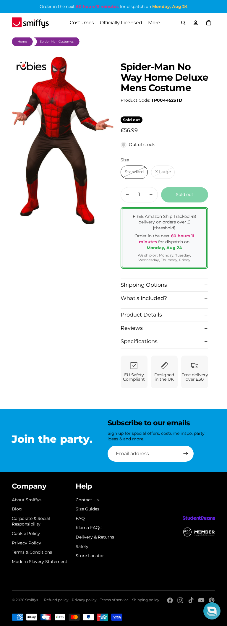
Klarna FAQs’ (89, 527)
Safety (82, 546)
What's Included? (144, 298)
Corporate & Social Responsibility (31, 521)
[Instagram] (180, 600)
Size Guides (87, 509)
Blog (17, 509)
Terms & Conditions (32, 552)
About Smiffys (26, 499)
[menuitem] (154, 22)
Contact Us (87, 499)
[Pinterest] (211, 600)
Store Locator (90, 555)
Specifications (139, 341)
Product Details (141, 315)
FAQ (80, 518)
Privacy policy (84, 600)
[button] (211, 610)
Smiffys (31, 600)
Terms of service (114, 600)
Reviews (132, 328)
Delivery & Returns (95, 537)
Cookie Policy (26, 533)
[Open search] (183, 22)
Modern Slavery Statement (39, 561)
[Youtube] (201, 600)
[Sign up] (185, 453)
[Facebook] (170, 600)
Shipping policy (145, 600)
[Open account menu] (195, 22)
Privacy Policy (26, 543)
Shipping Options (144, 285)
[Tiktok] (190, 600)
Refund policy (56, 600)
